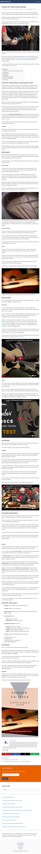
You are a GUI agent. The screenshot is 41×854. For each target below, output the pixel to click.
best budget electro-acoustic (24, 58)
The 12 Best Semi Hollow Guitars (9, 820)
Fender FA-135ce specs (8, 78)
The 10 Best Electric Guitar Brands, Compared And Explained (17, 761)
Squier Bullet (4, 94)
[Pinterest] (7, 750)
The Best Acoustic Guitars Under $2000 (10, 816)
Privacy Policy (20, 847)
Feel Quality (5, 75)
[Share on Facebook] (16, 754)
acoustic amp (15, 23)
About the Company (20, 843)
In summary (5, 79)
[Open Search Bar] (34, 1)
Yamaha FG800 (18, 577)
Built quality (5, 72)
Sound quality (6, 73)
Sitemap (20, 848)
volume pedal (5, 323)
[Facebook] (2, 750)
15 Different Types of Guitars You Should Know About (13, 826)
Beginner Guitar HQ (6, 1)
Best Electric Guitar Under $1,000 (10, 759)
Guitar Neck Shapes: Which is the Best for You (12, 800)
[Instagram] (4, 750)
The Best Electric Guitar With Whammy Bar (11, 813)
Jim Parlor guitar (11, 589)
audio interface (21, 323)
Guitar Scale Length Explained (8, 803)
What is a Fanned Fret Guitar (8, 797)
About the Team (20, 844)
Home (20, 842)
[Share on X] (25, 754)
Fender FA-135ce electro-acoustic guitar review (13, 70)
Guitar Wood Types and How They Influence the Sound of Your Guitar (17, 810)
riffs (21, 462)
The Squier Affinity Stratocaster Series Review (12, 807)
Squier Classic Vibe (29, 93)
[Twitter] (5, 750)
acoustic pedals (28, 583)
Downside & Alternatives (8, 76)
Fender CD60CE (15, 59)
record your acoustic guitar (22, 321)
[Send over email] (34, 754)
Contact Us (20, 846)
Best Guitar (5, 758)
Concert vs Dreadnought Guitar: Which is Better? (12, 823)
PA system (26, 23)
